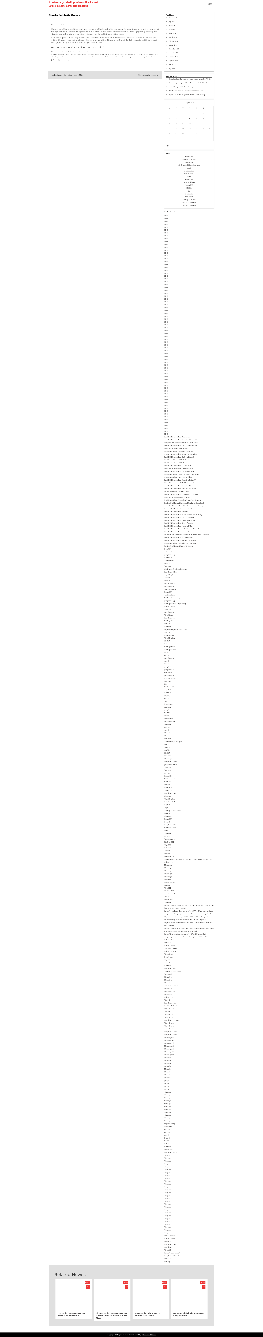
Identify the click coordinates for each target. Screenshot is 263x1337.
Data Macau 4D (169, 882)
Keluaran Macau (169, 606)
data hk (166, 661)
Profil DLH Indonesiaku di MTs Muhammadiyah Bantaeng (183, 514)
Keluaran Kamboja (170, 951)
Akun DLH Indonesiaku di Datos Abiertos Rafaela (180, 454)
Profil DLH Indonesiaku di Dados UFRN (177, 466)
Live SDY (167, 641)
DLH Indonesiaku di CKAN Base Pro (176, 463)
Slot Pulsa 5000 (169, 560)
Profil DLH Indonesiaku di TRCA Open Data (179, 471)
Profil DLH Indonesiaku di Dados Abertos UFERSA (181, 494)
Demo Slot (167, 1138)
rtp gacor (167, 773)
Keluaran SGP (169, 940)
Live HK (167, 716)
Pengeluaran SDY (170, 825)
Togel (166, 701)
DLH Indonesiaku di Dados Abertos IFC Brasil (179, 451)
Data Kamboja (169, 664)
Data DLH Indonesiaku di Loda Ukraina (177, 497)
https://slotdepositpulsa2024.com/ (175, 629)
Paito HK (167, 624)
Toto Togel (168, 974)
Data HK (167, 784)
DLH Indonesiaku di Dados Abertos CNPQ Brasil (180, 543)
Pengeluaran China (170, 793)
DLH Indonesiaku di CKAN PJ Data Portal (178, 460)
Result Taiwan (169, 635)
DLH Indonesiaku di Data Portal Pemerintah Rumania (181, 474)
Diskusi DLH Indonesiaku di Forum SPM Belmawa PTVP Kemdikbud (186, 535)
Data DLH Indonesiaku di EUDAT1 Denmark (179, 483)
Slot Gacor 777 (169, 687)
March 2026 (173, 37)
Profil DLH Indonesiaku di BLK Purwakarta (178, 537)
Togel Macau (189, 194)
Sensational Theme (149, 1335)
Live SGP (167, 580)
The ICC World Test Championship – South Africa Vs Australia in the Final (111, 1315)
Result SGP (168, 592)
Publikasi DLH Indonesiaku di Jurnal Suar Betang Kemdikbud (184, 503)
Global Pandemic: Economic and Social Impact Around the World (189, 79)
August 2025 (173, 64)
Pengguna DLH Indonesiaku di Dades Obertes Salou (181, 443)
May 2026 (172, 29)
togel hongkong (169, 595)
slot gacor (167, 724)
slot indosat (189, 162)
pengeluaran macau (170, 764)
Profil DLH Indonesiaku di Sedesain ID (176, 512)
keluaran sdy (168, 1126)
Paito (189, 176)
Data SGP (167, 549)
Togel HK (167, 566)
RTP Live (189, 188)
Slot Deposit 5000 (170, 649)
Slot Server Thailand (170, 779)
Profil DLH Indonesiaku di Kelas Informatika (178, 523)
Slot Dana (167, 782)
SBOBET (167, 713)
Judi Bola (167, 563)
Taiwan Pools (168, 954)
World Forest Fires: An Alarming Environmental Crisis (186, 91)
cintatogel (167, 1261)
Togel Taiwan (168, 960)
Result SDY (168, 557)
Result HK (189, 185)
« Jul (167, 146)
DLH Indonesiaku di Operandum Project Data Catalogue (182, 500)
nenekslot (167, 681)
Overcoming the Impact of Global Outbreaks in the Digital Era (189, 83)
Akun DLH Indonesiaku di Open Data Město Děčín (181, 440)
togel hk (167, 652)
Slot (189, 191)
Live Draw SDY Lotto (171, 1006)
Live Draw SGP (169, 856)
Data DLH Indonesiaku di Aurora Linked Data (179, 468)
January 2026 (173, 45)
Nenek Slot (168, 736)
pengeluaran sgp (169, 601)
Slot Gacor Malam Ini (189, 202)
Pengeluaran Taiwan (170, 572)
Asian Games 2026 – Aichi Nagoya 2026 (67, 75)
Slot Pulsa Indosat (170, 828)
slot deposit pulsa (170, 589)
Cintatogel (167, 1092)
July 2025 (172, 68)
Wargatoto (167, 1155)
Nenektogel (168, 759)
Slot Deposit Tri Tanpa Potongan (189, 165)
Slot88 (166, 1141)
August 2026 (173, 18)
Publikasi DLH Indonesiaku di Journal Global (178, 509)
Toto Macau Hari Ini (171, 986)
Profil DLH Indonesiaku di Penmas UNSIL (178, 526)
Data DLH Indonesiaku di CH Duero (176, 448)
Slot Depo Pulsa (169, 647)
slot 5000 (167, 750)
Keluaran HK (168, 862)
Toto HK (167, 963)
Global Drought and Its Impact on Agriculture (184, 87)
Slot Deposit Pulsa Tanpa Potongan (175, 603)
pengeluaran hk (169, 586)
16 (210, 123)
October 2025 (173, 57)
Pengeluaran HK (169, 618)
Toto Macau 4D (189, 173)
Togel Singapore (169, 839)
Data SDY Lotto (169, 1149)
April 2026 (172, 33)
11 (176, 123)
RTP (165, 644)
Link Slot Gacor (169, 583)
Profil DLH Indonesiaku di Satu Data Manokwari (180, 489)
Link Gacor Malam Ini (171, 802)
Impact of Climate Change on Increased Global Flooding (187, 94)
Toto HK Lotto (169, 1014)
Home (210, 4)
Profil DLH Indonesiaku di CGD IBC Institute (179, 517)
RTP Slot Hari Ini (169, 678)
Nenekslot (167, 733)
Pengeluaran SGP (170, 968)
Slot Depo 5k (168, 621)
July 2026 (172, 22)
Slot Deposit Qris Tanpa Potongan (175, 569)
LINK (166, 216)
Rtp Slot (167, 805)
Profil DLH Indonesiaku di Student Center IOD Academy (182, 529)
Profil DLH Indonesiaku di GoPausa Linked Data (180, 540)
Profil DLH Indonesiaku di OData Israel (177, 437)
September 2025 (174, 61)
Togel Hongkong (169, 575)
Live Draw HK (169, 718)
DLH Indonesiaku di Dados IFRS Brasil (176, 491)
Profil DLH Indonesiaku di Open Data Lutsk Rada (180, 445)
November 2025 (174, 53)
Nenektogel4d (169, 1037)
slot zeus (167, 747)
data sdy (167, 727)
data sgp (167, 655)
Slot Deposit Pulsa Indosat (173, 810)
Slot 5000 (167, 632)
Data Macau (168, 704)
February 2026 (173, 41)
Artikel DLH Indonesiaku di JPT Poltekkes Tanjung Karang (183, 506)
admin (54, 60)
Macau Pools (193, 859)
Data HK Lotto (169, 1009)
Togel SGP (167, 690)
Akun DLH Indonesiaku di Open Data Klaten (179, 486)
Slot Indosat (189, 196)
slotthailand (168, 672)
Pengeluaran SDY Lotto (172, 1256)
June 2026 (172, 25)
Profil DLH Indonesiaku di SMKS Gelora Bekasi (179, 520)
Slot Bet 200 (168, 790)
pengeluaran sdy (169, 555)
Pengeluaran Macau (170, 761)
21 (196, 128)
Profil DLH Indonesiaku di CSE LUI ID (177, 532)
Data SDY (167, 756)
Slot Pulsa (167, 626)
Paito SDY (167, 848)
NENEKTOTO (169, 991)
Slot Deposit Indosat (189, 159)
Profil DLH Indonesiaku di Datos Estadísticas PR (180, 480)
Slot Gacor (167, 609)
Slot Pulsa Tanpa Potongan (173, 598)
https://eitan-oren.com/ (172, 1253)
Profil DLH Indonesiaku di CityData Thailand (179, 457)
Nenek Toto (168, 994)
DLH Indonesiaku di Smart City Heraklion (178, 477)
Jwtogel (166, 1080)
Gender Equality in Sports (148, 75)
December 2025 (174, 49)
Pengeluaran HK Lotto (171, 1020)
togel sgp (167, 695)
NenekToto (168, 977)
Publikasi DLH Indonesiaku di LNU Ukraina (178, 546)
